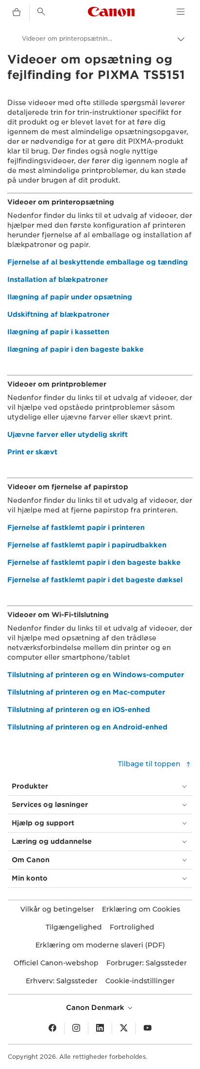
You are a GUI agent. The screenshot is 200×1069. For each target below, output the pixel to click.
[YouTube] (147, 1028)
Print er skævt (32, 452)
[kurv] (16, 12)
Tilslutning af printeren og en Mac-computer (86, 692)
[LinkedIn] (100, 1028)
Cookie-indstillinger (140, 980)
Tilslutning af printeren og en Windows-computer (95, 675)
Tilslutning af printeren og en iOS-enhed (78, 709)
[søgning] (41, 11)
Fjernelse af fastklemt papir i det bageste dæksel (95, 580)
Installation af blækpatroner (57, 279)
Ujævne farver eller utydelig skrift (67, 434)
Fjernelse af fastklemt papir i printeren (76, 527)
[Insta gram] (76, 1028)
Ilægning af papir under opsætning (69, 297)
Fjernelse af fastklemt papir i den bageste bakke (94, 562)
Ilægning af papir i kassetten (58, 332)
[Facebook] (52, 1028)
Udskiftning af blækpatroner (58, 314)
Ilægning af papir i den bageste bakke (75, 349)
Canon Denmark (96, 1007)
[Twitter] (124, 1028)
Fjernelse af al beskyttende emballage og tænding (97, 262)
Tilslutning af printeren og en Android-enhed (87, 727)
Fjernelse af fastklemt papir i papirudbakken (87, 545)
